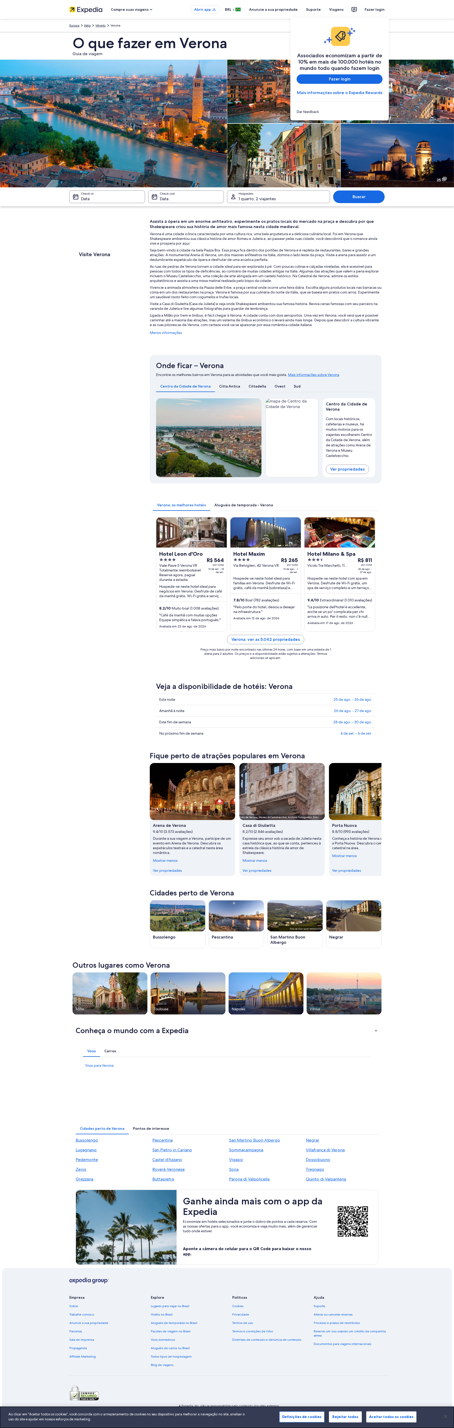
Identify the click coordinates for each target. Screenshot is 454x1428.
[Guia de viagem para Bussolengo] (177, 924)
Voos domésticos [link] (163, 1340)
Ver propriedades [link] (167, 870)
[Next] (255, 438)
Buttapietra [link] (163, 1179)
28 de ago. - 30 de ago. (352, 722)
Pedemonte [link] (87, 1159)
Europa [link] (74, 25)
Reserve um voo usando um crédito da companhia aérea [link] (350, 1333)
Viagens (336, 9)
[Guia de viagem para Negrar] (354, 924)
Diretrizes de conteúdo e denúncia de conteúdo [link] (266, 1340)
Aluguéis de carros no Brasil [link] (170, 1348)
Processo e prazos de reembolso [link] (337, 1323)
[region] (227, 1417)
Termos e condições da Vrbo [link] (252, 1331)
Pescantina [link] (162, 1140)
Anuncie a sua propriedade (273, 9)
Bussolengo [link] (87, 1140)
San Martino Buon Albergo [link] (254, 1140)
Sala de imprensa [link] (81, 1340)
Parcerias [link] (75, 1331)
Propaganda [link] (78, 1348)
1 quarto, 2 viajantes (257, 199)
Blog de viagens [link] (162, 1365)
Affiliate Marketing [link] (82, 1356)
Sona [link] (234, 1169)
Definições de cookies (302, 1417)
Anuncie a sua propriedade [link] (88, 1323)
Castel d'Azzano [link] (167, 1159)
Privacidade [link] (240, 1314)
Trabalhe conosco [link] (81, 1314)
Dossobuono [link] (318, 1159)
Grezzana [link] (84, 1179)
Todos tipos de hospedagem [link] (171, 1356)
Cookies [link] (238, 1306)
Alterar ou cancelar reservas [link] (333, 1314)
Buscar (359, 196)
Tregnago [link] (315, 1169)
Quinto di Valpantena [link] (326, 1179)
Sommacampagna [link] (246, 1150)
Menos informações (166, 332)
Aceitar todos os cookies (391, 1417)
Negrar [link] (312, 1140)
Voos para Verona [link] (99, 1065)
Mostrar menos (165, 860)
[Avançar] (381, 819)
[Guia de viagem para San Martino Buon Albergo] (295, 924)
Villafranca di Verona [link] (325, 1150)
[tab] (185, 386)
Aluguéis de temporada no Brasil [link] (174, 1323)
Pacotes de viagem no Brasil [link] (170, 1331)
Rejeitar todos (345, 1417)
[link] (339, 111)
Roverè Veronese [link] (168, 1169)
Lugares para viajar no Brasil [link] (170, 1306)
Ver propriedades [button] (347, 469)
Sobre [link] (73, 1306)
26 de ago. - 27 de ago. (353, 710)
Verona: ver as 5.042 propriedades (265, 639)
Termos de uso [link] (242, 1323)
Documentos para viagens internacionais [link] (342, 1344)
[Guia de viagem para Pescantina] (236, 924)
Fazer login (375, 9)
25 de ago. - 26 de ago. (353, 699)
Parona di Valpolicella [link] (249, 1179)
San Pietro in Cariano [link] (172, 1150)
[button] (227, 1030)
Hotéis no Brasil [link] (162, 1314)
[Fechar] (445, 1416)
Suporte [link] (319, 1306)
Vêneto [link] (100, 25)
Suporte (313, 9)
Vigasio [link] (236, 1159)
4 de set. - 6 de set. (356, 733)
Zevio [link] (81, 1169)
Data (85, 199)
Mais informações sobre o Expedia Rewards (339, 92)
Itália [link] (87, 25)
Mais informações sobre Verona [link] (313, 374)
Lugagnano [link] (86, 1150)
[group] (349, 436)
